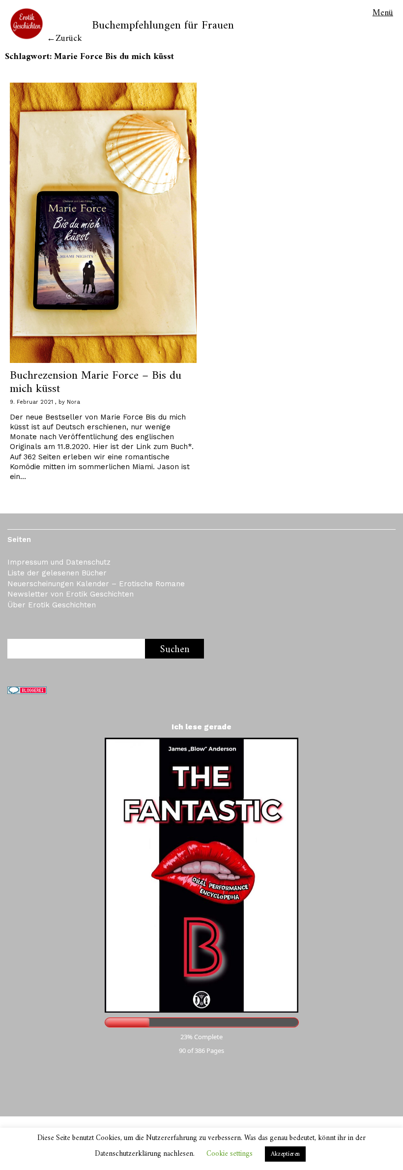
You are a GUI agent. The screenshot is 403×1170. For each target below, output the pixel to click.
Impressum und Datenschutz (59, 562)
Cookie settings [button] (229, 1154)
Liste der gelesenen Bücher (57, 573)
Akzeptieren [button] (285, 1154)
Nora (73, 402)
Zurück (69, 38)
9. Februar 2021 (31, 402)
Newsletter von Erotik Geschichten (70, 594)
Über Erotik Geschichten (51, 604)
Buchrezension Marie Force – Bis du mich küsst (95, 382)
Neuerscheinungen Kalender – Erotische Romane (96, 583)
